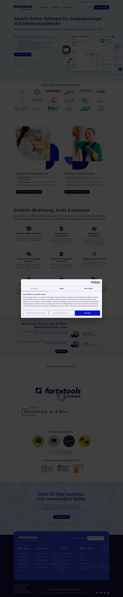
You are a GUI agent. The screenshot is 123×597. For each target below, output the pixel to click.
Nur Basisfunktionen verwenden (35, 313)
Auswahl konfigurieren (60, 313)
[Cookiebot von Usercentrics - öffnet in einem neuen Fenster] (92, 282)
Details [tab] (61, 288)
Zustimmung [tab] (35, 288)
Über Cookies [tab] (88, 288)
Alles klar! (87, 313)
